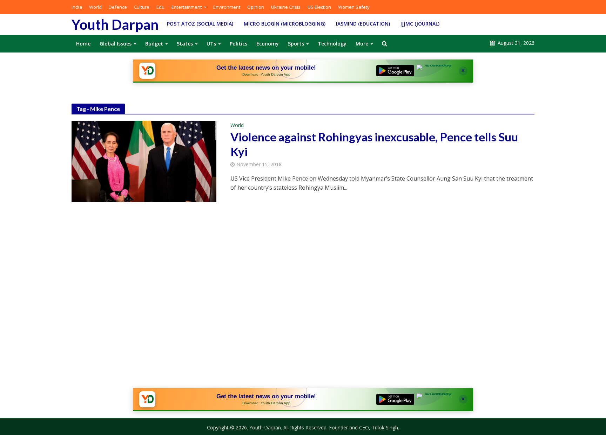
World (95, 7)
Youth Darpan (115, 24)
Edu (160, 7)
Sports (296, 43)
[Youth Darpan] (147, 70)
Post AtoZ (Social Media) (200, 23)
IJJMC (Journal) (419, 23)
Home (83, 43)
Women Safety (354, 7)
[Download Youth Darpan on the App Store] (435, 71)
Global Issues (116, 43)
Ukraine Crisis (286, 7)
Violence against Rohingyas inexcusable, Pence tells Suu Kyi (374, 144)
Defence (118, 7)
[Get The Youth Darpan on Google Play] (395, 71)
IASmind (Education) (363, 23)
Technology (332, 43)
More (362, 43)
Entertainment (186, 7)
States (185, 43)
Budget (154, 43)
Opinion (255, 7)
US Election (319, 7)
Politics (238, 43)
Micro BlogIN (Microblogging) (284, 23)
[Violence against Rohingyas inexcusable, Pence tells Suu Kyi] (144, 161)
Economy (267, 43)
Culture (141, 7)
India (77, 7)
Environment (226, 7)
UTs (211, 43)
